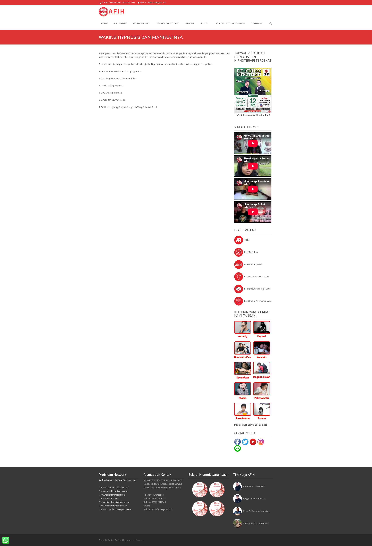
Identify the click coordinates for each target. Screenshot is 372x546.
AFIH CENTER (120, 23)
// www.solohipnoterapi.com (112, 494)
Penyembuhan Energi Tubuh (257, 288)
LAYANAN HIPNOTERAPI (167, 23)
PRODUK (190, 23)
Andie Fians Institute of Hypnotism (117, 480)
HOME (104, 23)
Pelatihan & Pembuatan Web (257, 301)
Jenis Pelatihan (251, 252)
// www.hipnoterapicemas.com (113, 505)
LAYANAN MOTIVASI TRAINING (230, 23)
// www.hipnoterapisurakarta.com (114, 502)
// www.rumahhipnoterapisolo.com (115, 509)
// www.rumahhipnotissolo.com (113, 487)
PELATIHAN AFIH (141, 23)
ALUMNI (205, 23)
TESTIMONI (256, 23)
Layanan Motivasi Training (256, 276)
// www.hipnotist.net (108, 498)
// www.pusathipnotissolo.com (113, 491)
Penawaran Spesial (253, 264)
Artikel (247, 239)
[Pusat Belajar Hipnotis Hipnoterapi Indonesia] (109, 11)
